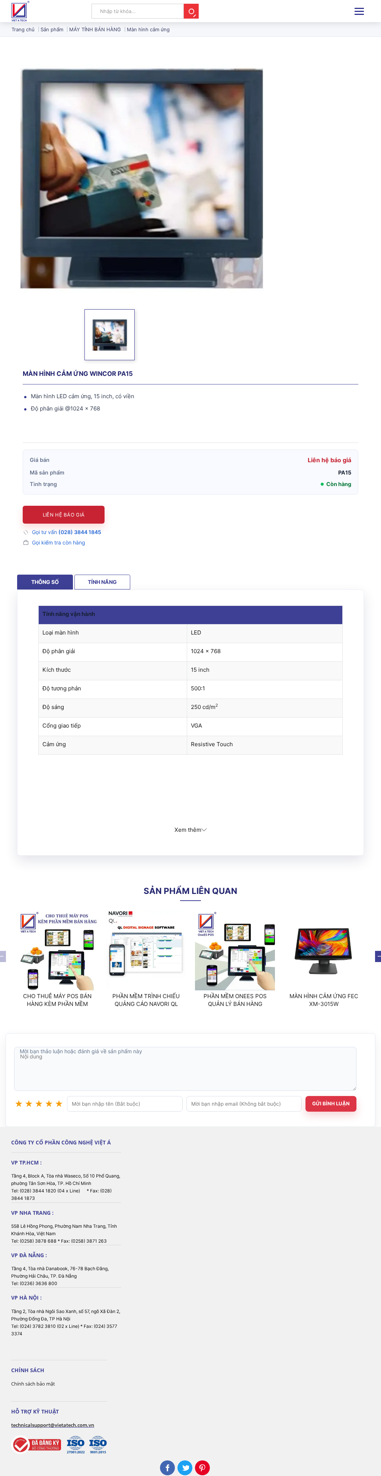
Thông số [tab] (45, 582)
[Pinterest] (202, 1467)
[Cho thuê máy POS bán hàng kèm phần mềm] (57, 950)
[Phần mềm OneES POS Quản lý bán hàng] (235, 950)
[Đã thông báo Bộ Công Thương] (36, 1444)
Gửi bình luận (331, 1103)
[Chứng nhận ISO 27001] (75, 1444)
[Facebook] (167, 1467)
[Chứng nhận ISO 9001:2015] (98, 1444)
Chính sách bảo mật (33, 1383)
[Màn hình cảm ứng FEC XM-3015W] (324, 950)
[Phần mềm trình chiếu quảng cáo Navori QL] (146, 950)
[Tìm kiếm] (191, 11)
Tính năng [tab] (102, 582)
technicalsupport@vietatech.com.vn (52, 1425)
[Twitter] (184, 1467)
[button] (109, 334)
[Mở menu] (359, 11)
